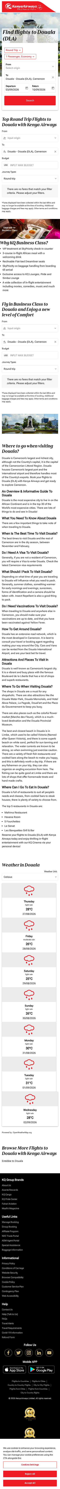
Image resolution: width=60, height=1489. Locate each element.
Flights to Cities (38, 1381)
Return (35, 86)
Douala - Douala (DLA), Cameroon (25, 78)
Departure (11, 86)
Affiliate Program (10, 1231)
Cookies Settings (30, 1464)
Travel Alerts (8, 1323)
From (8, 64)
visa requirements (32, 565)
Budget (5, 158)
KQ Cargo (7, 1194)
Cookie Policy (8, 1282)
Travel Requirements (12, 1328)
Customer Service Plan (13, 1286)
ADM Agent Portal (10, 1240)
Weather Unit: (50, 871)
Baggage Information (12, 1250)
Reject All (30, 1473)
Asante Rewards (10, 1190)
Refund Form (8, 1337)
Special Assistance (11, 1245)
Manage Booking (10, 1222)
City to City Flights (41, 1385)
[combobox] (31, 138)
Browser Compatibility (12, 1277)
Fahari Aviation (9, 1203)
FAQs (4, 1319)
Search (30, 100)
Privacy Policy (8, 1263)
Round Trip (12, 50)
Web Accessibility (10, 1296)
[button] (20, 56)
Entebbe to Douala (12, 1160)
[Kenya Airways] (8, 1353)
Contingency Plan (10, 1291)
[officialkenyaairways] (29, 1353)
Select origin (13, 67)
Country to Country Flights (19, 1385)
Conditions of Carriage (13, 1268)
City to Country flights (30, 1393)
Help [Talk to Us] (10, 1314)
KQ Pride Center (9, 1199)
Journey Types (9, 172)
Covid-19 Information (12, 1332)
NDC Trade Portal (10, 1236)
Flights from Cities (17, 1389)
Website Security (10, 1272)
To (7, 75)
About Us (6, 1185)
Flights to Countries (20, 1381)
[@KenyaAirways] (18, 1353)
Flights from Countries (38, 1389)
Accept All (30, 1483)
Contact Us (7, 1309)
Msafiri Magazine (10, 1208)
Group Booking (9, 1226)
